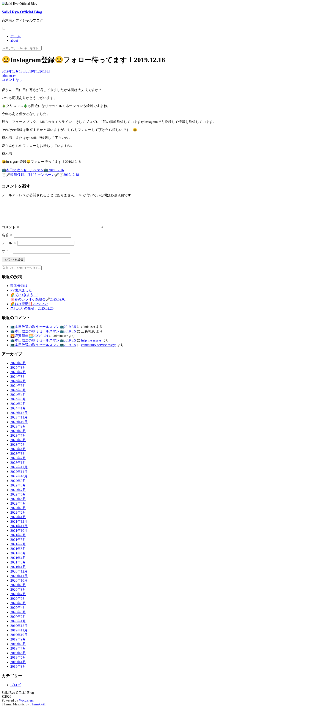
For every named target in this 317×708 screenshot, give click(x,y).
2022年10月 (19, 476)
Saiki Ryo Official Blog (22, 12)
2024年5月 (18, 390)
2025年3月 (18, 367)
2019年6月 (18, 653)
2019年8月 (18, 644)
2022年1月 (18, 517)
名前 (7, 235)
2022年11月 (19, 472)
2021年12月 (19, 521)
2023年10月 (19, 422)
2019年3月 (18, 666)
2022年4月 (18, 503)
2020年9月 (18, 585)
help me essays (91, 340)
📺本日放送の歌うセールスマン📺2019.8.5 (43, 327)
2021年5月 (18, 553)
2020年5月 (18, 603)
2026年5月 (18, 363)
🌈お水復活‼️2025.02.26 (29, 304)
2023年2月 (18, 458)
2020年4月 (18, 607)
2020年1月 (18, 621)
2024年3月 (18, 399)
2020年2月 (18, 616)
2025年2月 (18, 372)
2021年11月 (19, 526)
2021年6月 (18, 549)
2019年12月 (19, 626)
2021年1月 (18, 567)
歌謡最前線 (19, 286)
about (14, 40)
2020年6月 (18, 598)
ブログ (15, 685)
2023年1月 (18, 462)
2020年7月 (18, 594)
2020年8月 (18, 589)
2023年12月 (19, 413)
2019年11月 (19, 630)
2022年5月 (18, 499)
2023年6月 (18, 440)
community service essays (98, 345)
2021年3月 (18, 562)
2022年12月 (19, 467)
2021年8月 (18, 539)
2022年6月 (18, 494)
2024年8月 (18, 376)
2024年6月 (18, 385)
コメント (11, 227)
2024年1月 (18, 408)
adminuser (9, 75)
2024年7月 (18, 381)
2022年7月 (18, 490)
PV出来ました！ (23, 290)
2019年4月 (18, 662)
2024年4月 (18, 394)
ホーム (15, 36)
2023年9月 (18, 426)
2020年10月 (19, 580)
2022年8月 (18, 485)
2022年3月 (18, 508)
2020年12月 (19, 571)
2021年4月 (18, 558)
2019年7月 (18, 648)
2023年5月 (18, 444)
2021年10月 (19, 530)
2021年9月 (18, 535)
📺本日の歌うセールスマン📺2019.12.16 (33, 170)
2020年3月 (18, 612)
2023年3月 (18, 453)
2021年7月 (18, 544)
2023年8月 (18, 431)
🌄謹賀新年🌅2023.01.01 (29, 336)
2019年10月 (19, 635)
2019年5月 (18, 657)
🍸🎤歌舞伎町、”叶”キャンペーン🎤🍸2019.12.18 (40, 174)
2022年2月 (18, 512)
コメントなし (12, 80)
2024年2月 (18, 404)
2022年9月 (18, 481)
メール (9, 243)
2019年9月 (18, 639)
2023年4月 (18, 449)
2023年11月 (19, 417)
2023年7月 (18, 435)
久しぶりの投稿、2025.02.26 (31, 308)
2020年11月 (19, 576)
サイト (7, 251)
